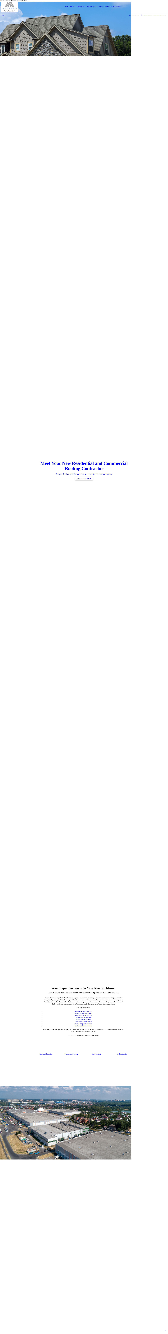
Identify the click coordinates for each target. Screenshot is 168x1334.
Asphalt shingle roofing (83, 1019)
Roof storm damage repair (83, 1021)
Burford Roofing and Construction (154, 15)
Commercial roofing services (83, 1013)
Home (67, 6)
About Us (73, 6)
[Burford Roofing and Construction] (9, 6)
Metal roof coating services (83, 1015)
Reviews (101, 6)
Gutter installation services (83, 1026)
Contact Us (117, 6)
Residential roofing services (83, 1011)
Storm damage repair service (83, 1024)
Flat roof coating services (83, 1017)
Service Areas (91, 6)
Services (81, 6)
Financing (108, 6)
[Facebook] (3, 15)
